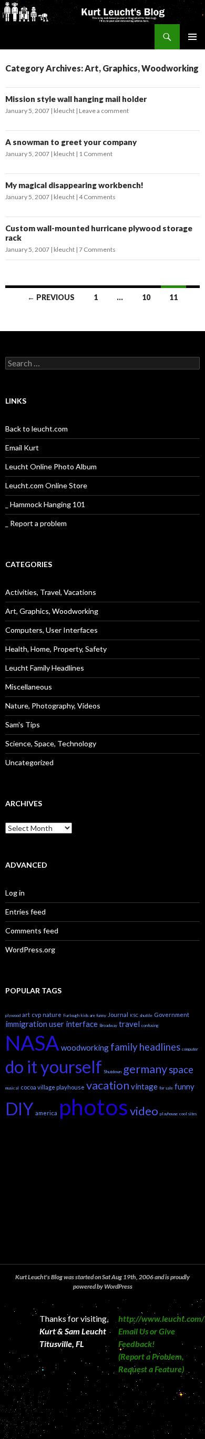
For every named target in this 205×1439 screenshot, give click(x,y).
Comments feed (31, 930)
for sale (166, 1088)
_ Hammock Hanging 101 (45, 504)
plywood (12, 1015)
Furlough (71, 1015)
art (26, 1014)
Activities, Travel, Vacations (50, 592)
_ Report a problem (36, 523)
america (46, 1112)
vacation (107, 1085)
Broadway (108, 1025)
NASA (32, 1042)
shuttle (146, 1015)
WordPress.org (30, 949)
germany (145, 1069)
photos (93, 1106)
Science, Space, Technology (50, 743)
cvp (36, 1014)
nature (52, 1014)
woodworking (85, 1047)
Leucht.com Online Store (46, 485)
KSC (134, 1015)
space (181, 1069)
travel (129, 1024)
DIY (19, 1108)
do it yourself (53, 1066)
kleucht (64, 111)
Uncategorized (29, 762)
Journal (118, 1014)
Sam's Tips (22, 724)
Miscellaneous (28, 686)
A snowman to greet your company (71, 142)
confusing (150, 1025)
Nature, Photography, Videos (52, 705)
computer (190, 1049)
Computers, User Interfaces (51, 629)
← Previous (51, 297)
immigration (26, 1024)
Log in (15, 892)
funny (184, 1086)
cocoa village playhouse (52, 1087)
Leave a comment (104, 111)
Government (171, 1014)
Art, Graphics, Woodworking (51, 611)
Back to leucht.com (36, 428)
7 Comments (97, 249)
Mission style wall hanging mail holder (76, 99)
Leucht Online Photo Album (51, 466)
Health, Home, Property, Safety (56, 648)
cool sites (188, 1113)
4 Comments (97, 197)
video (144, 1111)
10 (146, 297)
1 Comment (95, 154)
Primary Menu (192, 36)
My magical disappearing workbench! (74, 185)
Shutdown (112, 1071)
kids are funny (93, 1015)
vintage (144, 1086)
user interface (73, 1024)
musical (12, 1088)
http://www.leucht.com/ (161, 1318)
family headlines (145, 1047)
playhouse (169, 1113)
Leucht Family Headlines (44, 667)
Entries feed (25, 911)
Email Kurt (22, 447)
